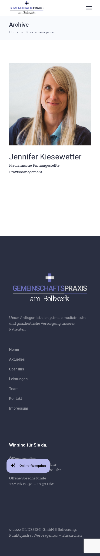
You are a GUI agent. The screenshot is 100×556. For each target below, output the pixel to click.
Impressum (18, 408)
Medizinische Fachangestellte (34, 165)
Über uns (16, 369)
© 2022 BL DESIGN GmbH (32, 529)
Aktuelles (17, 359)
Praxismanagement (25, 171)
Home (14, 349)
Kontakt (15, 398)
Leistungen (18, 379)
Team (14, 389)
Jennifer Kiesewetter (45, 156)
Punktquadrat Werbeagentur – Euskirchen (45, 535)
